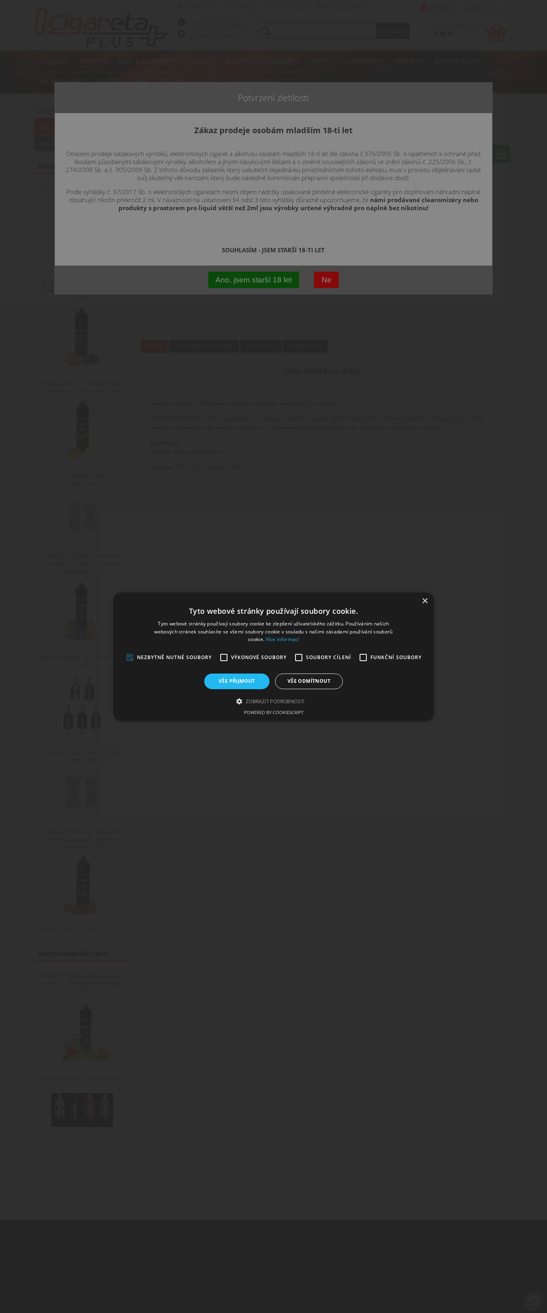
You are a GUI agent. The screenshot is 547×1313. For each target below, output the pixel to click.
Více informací (282, 639)
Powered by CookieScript (274, 712)
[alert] (273, 656)
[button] (273, 701)
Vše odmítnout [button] (309, 681)
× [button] (425, 601)
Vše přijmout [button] (237, 681)
